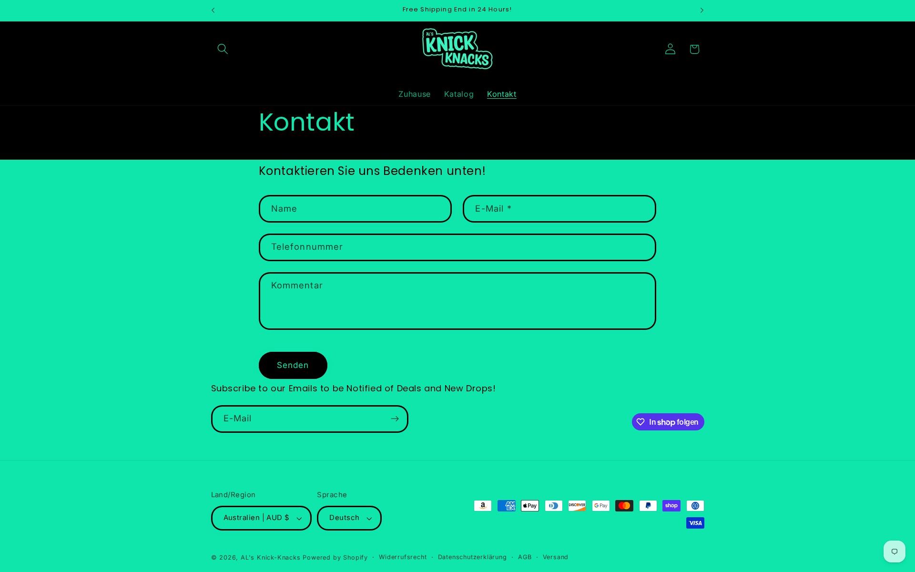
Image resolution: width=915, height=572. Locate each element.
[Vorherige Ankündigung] (213, 10)
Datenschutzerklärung (472, 557)
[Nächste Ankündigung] (701, 10)
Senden (293, 365)
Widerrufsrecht (403, 557)
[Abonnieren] (395, 419)
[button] (223, 49)
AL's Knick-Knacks (271, 557)
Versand (556, 557)
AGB (524, 557)
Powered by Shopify (335, 557)
